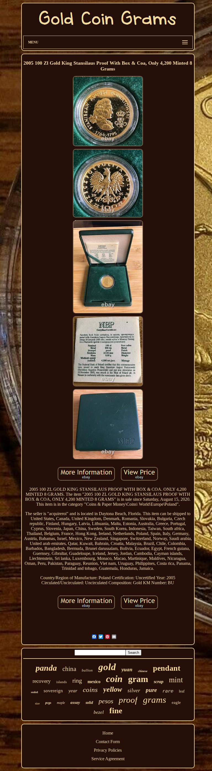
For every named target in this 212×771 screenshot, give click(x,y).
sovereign (53, 690)
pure (151, 690)
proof (128, 700)
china (69, 668)
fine (115, 710)
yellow (112, 689)
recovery (42, 681)
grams (154, 700)
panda (46, 667)
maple (61, 703)
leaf (182, 691)
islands (61, 682)
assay (75, 702)
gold (107, 667)
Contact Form (108, 741)
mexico (94, 681)
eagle (176, 702)
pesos (106, 701)
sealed (34, 692)
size (37, 703)
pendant (166, 668)
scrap (158, 681)
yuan (126, 669)
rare (167, 691)
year (72, 690)
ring (77, 680)
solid (89, 703)
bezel (99, 712)
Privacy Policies (108, 750)
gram (138, 679)
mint (176, 680)
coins (90, 689)
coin (114, 679)
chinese (142, 671)
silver (134, 690)
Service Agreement (107, 758)
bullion (87, 670)
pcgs (48, 703)
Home (107, 733)
